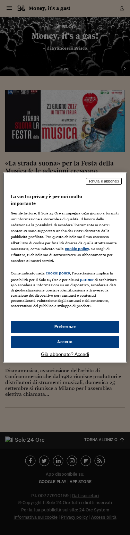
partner (87, 280)
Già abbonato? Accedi (65, 354)
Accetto (65, 342)
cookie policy (77, 249)
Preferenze (65, 326)
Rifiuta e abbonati (104, 181)
